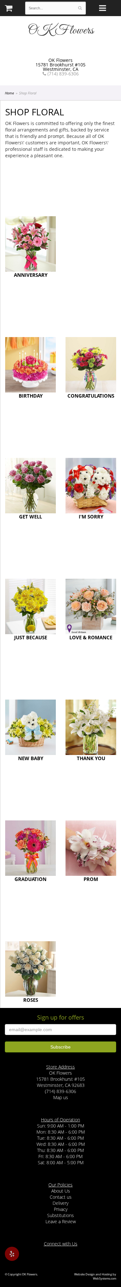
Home (9, 93)
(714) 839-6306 (62, 74)
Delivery (60, 1203)
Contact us (61, 1197)
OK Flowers (61, 30)
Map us (60, 1097)
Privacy (60, 1209)
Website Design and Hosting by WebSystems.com (95, 1276)
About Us (60, 1191)
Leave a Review (60, 1221)
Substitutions (60, 1215)
